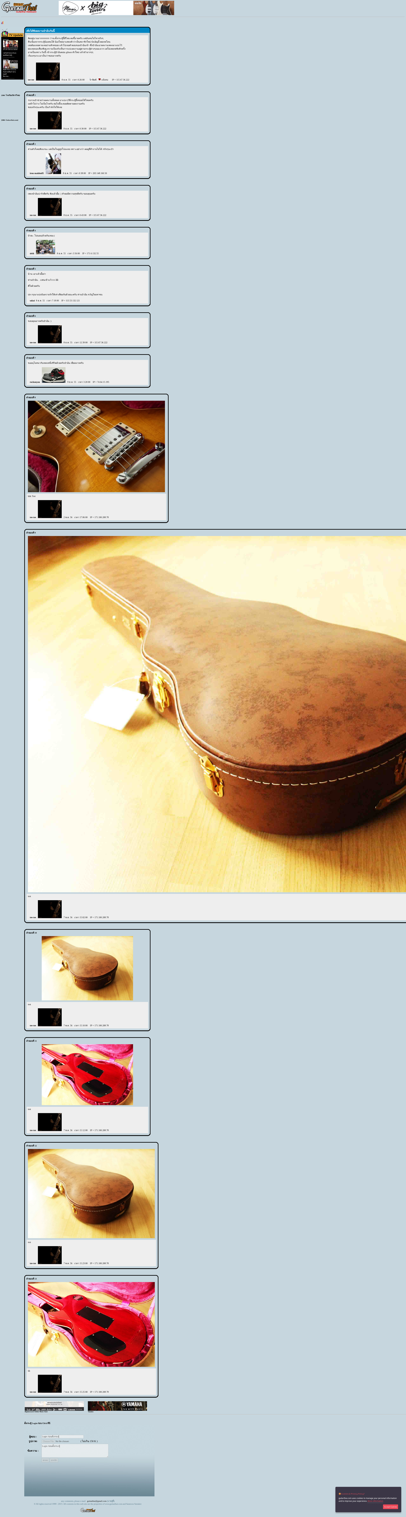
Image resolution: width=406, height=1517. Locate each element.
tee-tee (31, 80)
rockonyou (35, 382)
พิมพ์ (94, 80)
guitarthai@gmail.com (96, 1501)
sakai (32, 300)
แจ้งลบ (104, 80)
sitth (32, 253)
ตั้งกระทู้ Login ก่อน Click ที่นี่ (37, 1423)
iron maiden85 (37, 173)
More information (375, 1501)
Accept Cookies (390, 1507)
